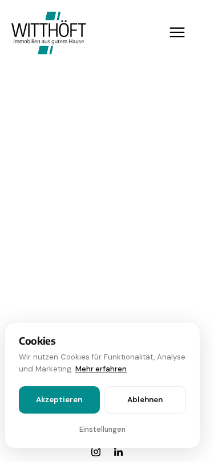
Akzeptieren (59, 399)
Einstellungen (102, 429)
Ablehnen (145, 399)
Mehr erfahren (101, 369)
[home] (46, 32)
